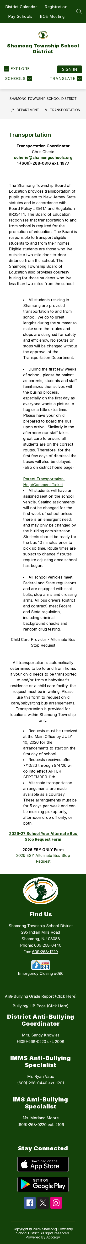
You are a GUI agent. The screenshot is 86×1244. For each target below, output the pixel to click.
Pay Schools (20, 16)
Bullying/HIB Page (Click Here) (41, 1005)
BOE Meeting (52, 16)
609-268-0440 (47, 945)
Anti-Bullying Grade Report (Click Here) (41, 996)
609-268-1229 (45, 951)
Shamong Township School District (43, 99)
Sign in (69, 69)
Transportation (65, 110)
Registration (56, 6)
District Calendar (21, 6)
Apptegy (53, 1237)
